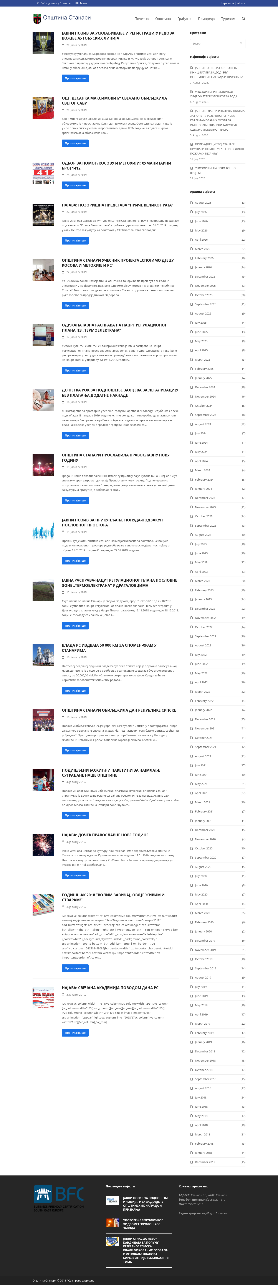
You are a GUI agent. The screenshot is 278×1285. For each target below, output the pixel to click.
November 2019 (205, 950)
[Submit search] (241, 44)
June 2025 (201, 332)
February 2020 (204, 922)
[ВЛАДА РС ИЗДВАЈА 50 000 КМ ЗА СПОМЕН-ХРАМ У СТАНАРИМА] (43, 655)
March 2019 (202, 1023)
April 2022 (201, 682)
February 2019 (204, 1033)
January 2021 (203, 821)
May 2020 (201, 894)
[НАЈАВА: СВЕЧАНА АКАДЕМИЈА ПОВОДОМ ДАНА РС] (43, 997)
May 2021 (201, 784)
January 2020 (203, 931)
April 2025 (201, 350)
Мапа (83, 3)
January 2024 (203, 489)
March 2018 (202, 1134)
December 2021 (205, 719)
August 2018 (203, 1088)
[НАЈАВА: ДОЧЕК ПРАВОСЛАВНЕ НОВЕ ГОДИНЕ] (43, 845)
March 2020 (202, 913)
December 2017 (205, 1162)
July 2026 (201, 212)
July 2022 (201, 655)
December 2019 (205, 940)
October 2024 (203, 406)
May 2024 (201, 452)
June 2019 (201, 996)
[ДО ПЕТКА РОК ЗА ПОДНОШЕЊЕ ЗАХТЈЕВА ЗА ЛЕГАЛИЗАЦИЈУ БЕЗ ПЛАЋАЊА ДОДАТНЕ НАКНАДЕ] (43, 400)
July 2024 (201, 433)
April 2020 (201, 904)
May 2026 (201, 230)
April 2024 (201, 461)
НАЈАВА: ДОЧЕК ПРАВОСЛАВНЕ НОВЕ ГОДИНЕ (105, 834)
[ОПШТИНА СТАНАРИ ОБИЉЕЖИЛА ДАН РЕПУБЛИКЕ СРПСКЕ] (43, 720)
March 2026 (202, 249)
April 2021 (201, 793)
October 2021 (203, 738)
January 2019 (203, 1042)
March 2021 (202, 802)
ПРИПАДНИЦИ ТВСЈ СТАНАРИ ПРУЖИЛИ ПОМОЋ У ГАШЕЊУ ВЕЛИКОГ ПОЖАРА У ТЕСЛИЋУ (217, 148)
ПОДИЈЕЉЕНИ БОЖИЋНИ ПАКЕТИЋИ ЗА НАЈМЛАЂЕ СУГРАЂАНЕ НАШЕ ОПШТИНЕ (111, 773)
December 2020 (205, 830)
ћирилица (227, 3)
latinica (241, 3)
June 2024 (201, 442)
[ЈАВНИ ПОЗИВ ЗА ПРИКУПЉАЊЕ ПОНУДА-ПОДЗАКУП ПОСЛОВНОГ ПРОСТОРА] (43, 530)
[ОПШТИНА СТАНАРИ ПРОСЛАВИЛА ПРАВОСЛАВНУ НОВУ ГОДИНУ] (43, 465)
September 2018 (205, 1079)
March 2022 (202, 692)
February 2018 (204, 1143)
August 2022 (203, 645)
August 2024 (203, 424)
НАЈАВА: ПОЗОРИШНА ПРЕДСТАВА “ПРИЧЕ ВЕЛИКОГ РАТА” (117, 205)
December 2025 (205, 276)
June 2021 (201, 775)
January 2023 (203, 599)
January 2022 (203, 710)
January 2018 (203, 1153)
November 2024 (205, 396)
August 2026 (203, 203)
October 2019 (203, 959)
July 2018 (201, 1097)
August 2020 (203, 867)
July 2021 (201, 765)
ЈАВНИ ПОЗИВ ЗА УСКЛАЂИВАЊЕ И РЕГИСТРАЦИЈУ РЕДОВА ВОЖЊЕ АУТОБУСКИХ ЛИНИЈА (118, 36)
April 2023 (201, 572)
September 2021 (205, 747)
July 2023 (201, 544)
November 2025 (205, 286)
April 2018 (201, 1125)
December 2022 (205, 609)
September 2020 (205, 857)
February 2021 (204, 811)
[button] (244, 19)
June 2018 (201, 1107)
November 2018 (205, 1060)
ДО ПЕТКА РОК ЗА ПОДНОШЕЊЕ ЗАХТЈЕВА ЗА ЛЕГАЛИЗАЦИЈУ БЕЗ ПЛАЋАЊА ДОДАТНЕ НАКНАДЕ (120, 393)
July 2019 (201, 987)
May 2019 (201, 1005)
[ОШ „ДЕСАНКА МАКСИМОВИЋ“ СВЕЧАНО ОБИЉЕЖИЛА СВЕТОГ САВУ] (43, 108)
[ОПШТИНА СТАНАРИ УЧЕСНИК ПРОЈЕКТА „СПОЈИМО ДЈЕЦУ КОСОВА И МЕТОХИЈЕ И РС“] (43, 270)
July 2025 (201, 323)
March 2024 (202, 470)
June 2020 (201, 885)
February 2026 (204, 258)
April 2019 (201, 1014)
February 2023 (204, 590)
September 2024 (205, 415)
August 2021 (203, 756)
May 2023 (201, 562)
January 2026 (203, 267)
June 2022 (201, 664)
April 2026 (201, 239)
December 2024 (205, 387)
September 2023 (205, 526)
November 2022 (205, 618)
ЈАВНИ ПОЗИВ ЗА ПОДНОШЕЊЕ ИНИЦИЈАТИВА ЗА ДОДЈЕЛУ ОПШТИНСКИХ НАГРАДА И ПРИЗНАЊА (216, 72)
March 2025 (202, 359)
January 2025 (203, 378)
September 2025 (205, 304)
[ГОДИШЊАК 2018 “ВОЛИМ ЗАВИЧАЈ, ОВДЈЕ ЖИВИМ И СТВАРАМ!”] (43, 904)
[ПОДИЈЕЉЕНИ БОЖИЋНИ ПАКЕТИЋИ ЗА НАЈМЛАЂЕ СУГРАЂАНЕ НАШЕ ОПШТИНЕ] (43, 780)
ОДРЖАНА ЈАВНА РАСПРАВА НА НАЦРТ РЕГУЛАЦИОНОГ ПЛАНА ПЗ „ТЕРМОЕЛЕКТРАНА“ (114, 328)
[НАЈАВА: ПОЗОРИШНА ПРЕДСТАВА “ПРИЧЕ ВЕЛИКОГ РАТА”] (43, 214)
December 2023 (205, 498)
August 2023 (203, 535)
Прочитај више (75, 78)
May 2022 (201, 673)
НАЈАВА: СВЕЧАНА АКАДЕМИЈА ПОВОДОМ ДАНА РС (110, 987)
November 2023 (205, 507)
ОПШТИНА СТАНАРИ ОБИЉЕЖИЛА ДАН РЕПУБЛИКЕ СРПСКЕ (119, 710)
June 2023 (201, 553)
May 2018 (201, 1116)
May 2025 (201, 341)
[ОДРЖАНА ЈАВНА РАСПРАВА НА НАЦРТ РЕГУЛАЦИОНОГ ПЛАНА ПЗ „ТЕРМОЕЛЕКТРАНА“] (43, 335)
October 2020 (203, 848)
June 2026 (201, 221)
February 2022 (204, 701)
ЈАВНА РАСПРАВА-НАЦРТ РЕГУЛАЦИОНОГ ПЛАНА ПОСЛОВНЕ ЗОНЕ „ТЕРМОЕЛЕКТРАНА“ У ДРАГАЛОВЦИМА (119, 583)
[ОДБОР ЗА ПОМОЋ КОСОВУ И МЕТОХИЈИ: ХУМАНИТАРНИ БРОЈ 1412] (43, 173)
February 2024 (204, 479)
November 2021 (205, 728)
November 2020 (205, 839)
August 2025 (203, 313)
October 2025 (203, 295)
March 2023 (202, 581)
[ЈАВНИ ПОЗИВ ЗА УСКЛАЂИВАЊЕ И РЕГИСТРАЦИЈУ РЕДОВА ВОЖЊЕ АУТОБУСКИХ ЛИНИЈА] (43, 43)
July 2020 (201, 876)
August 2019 (203, 977)
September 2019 (205, 968)
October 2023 (203, 516)
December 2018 (205, 1051)
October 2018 (203, 1070)
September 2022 (205, 636)
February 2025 (204, 369)
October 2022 (203, 627)
